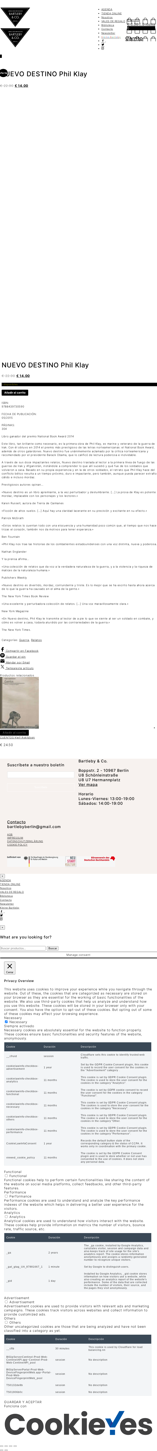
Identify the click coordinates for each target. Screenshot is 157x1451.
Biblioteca (107, 25)
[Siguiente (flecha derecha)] (6, 1450)
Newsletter (108, 33)
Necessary (18, 1022)
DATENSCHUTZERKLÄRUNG (25, 841)
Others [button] (10, 1318)
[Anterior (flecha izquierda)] (1, 1450)
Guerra (24, 640)
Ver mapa (88, 784)
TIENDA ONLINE (111, 13)
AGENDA (106, 9)
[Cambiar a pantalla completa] (6, 1446)
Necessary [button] (13, 1018)
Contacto (107, 28)
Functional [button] (13, 1172)
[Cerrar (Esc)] (15, 1446)
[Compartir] (10, 1446)
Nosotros (107, 17)
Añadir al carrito (15, 392)
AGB (10, 834)
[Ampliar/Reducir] (1, 1446)
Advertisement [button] (16, 1298)
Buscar (52, 948)
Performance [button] (15, 1192)
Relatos (36, 640)
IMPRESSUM (15, 837)
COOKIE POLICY (17, 844)
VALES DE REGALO (113, 21)
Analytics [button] (12, 1213)
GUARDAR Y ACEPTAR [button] (23, 1402)
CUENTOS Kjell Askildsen (17, 737)
